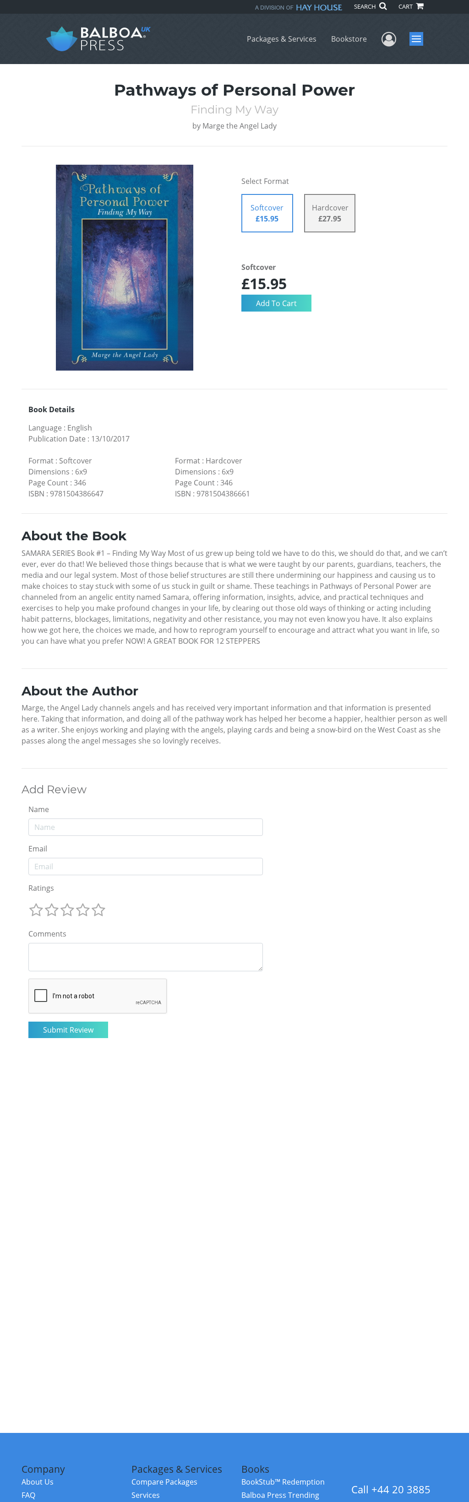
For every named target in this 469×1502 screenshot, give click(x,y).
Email (37, 849)
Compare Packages (164, 1482)
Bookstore (349, 39)
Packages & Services (281, 39)
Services (145, 1495)
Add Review (54, 789)
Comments (47, 934)
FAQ (28, 1495)
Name (38, 809)
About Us (38, 1482)
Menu (419, 39)
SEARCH (365, 6)
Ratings (41, 888)
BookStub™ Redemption (283, 1482)
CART (406, 6)
